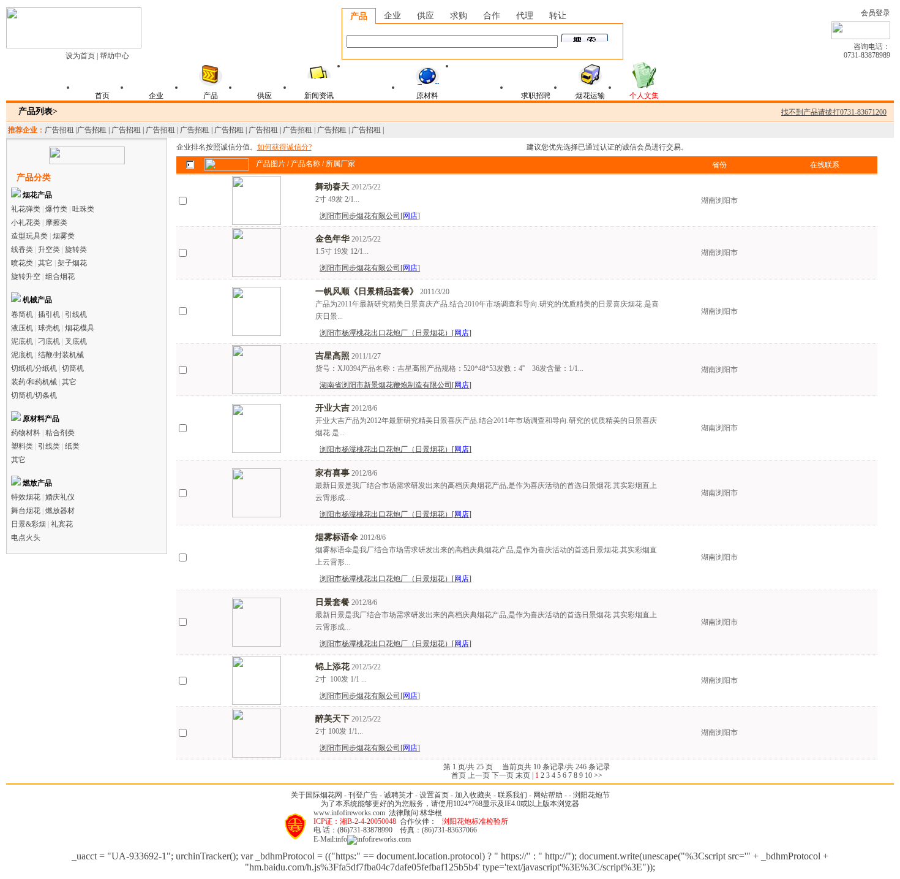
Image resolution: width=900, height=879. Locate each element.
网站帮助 (548, 795)
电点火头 (25, 537)
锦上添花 (332, 666)
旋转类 (76, 249)
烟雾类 (64, 236)
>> (598, 775)
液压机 (22, 328)
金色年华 (332, 238)
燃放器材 (60, 510)
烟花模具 (79, 328)
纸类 (72, 446)
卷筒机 (22, 314)
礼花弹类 (25, 209)
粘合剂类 (60, 432)
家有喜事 (332, 473)
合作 (491, 15)
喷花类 (22, 263)
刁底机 (49, 341)
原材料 (427, 95)
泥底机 (22, 341)
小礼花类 (25, 222)
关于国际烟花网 (316, 795)
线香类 (22, 249)
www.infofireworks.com (349, 813)
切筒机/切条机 (34, 395)
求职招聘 (535, 95)
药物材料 (25, 432)
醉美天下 (332, 718)
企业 (392, 15)
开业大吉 (332, 408)
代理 (524, 15)
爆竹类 (56, 209)
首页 (102, 95)
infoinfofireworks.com (373, 839)
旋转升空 (25, 276)
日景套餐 (332, 602)
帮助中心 (114, 55)
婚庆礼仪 (60, 497)
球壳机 (49, 328)
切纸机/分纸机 (34, 368)
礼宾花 (62, 524)
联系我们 (512, 795)
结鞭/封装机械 (61, 355)
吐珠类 (83, 209)
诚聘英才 (398, 795)
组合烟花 (60, 276)
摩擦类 (56, 222)
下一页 (503, 775)
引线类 (49, 446)
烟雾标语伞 (336, 537)
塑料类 (22, 446)
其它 (45, 263)
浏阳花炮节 (591, 795)
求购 (458, 15)
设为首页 (80, 55)
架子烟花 (72, 263)
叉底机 (76, 341)
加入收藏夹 (473, 795)
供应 (425, 15)
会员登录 (875, 13)
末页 (523, 775)
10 (588, 775)
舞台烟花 (25, 510)
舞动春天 (332, 186)
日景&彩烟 (28, 524)
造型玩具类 (29, 236)
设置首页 (434, 795)
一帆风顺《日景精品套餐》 (366, 291)
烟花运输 (590, 95)
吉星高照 (332, 355)
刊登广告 (363, 795)
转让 (557, 15)
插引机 (49, 314)
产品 (358, 16)
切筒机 (73, 368)
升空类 (49, 249)
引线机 (76, 314)
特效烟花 (25, 497)
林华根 (431, 813)
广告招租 (59, 130)
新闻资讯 (319, 95)
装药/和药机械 (34, 382)
